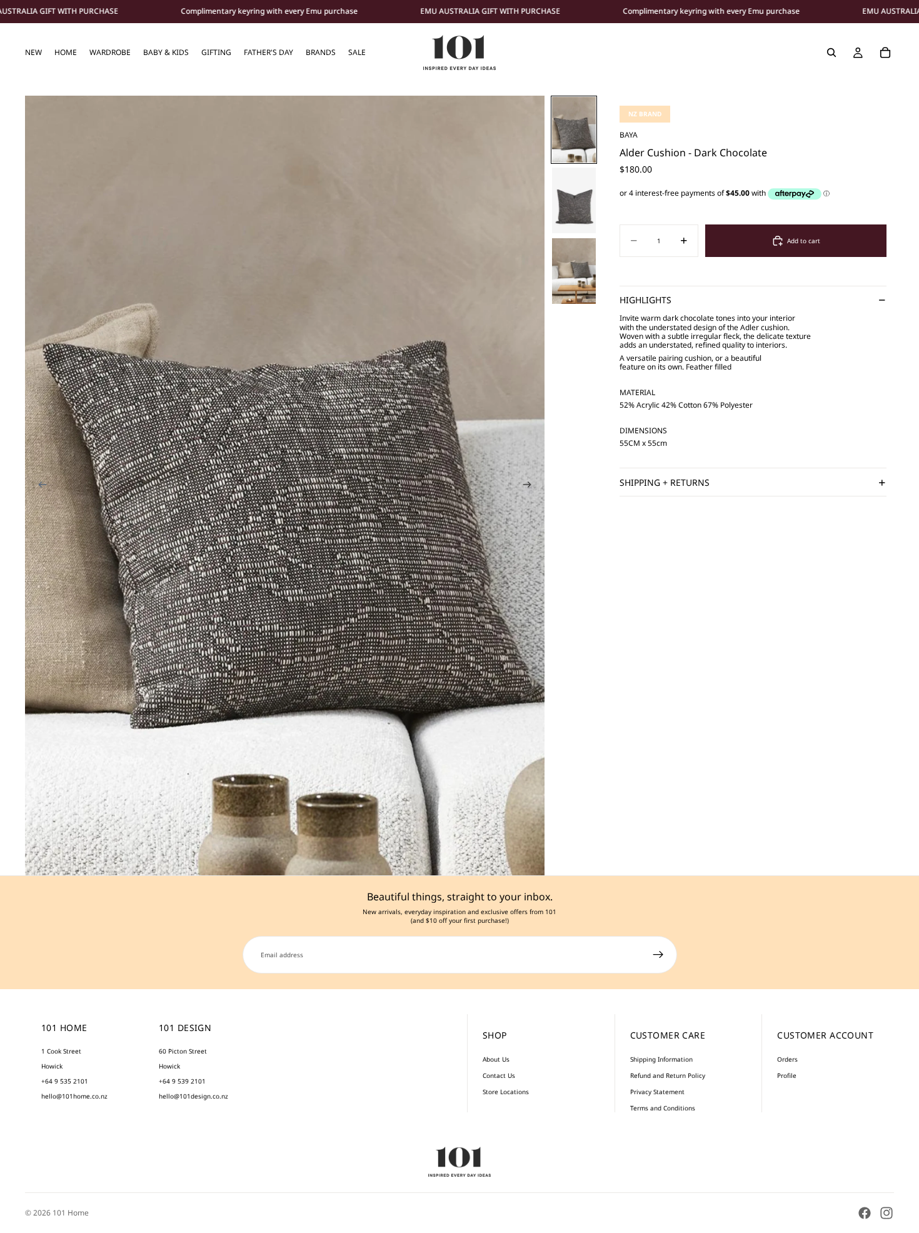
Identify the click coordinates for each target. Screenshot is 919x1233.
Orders (787, 1059)
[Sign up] (658, 955)
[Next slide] (531, 486)
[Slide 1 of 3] (574, 130)
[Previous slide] (39, 486)
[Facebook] (864, 1212)
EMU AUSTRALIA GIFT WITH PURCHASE (490, 11)
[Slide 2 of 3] (574, 200)
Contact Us (499, 1075)
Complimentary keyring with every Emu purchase (269, 11)
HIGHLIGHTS (645, 300)
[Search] (831, 52)
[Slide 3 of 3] (574, 271)
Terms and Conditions (662, 1108)
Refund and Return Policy (667, 1075)
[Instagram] (886, 1212)
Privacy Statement (657, 1091)
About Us (496, 1059)
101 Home (71, 1212)
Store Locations (506, 1091)
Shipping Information (661, 1059)
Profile (786, 1075)
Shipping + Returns (665, 482)
